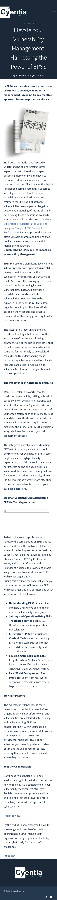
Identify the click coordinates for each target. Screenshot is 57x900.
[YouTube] (51, 897)
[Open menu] (54, 12)
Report (32, 23)
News (23, 23)
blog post (10, 855)
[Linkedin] (46, 897)
